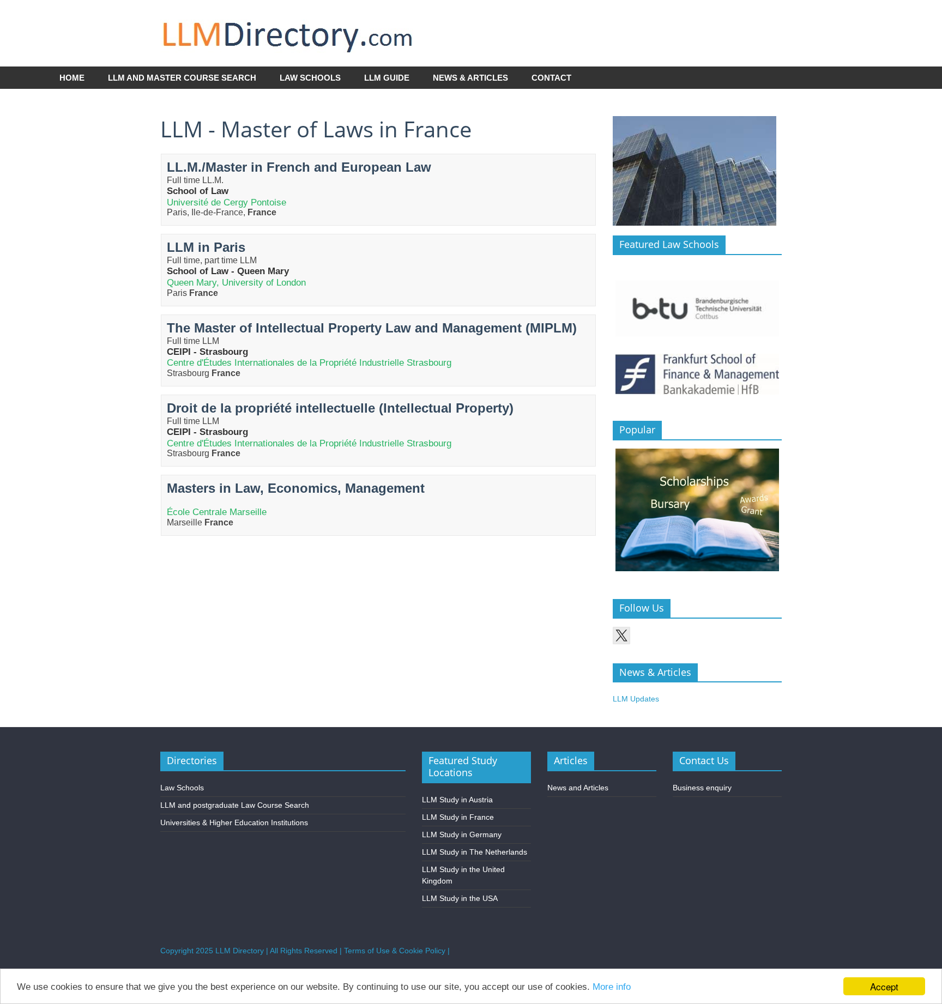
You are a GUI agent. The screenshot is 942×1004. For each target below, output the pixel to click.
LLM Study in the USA (460, 898)
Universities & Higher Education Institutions (234, 822)
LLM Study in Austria (457, 799)
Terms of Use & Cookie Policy (394, 950)
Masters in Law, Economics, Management (296, 488)
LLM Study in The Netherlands (474, 852)
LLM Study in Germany (462, 834)
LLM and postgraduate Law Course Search (234, 805)
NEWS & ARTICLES (470, 77)
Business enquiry (702, 787)
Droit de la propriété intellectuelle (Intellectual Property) (340, 408)
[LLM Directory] (287, 15)
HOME (71, 77)
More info (612, 987)
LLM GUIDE (386, 77)
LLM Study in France (458, 817)
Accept (884, 986)
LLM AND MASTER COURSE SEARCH (182, 77)
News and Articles (577, 787)
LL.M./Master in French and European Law (299, 167)
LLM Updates (636, 698)
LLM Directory (239, 950)
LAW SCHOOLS (310, 77)
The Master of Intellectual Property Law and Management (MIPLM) (372, 327)
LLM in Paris (206, 247)
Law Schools (182, 787)
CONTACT (551, 77)
